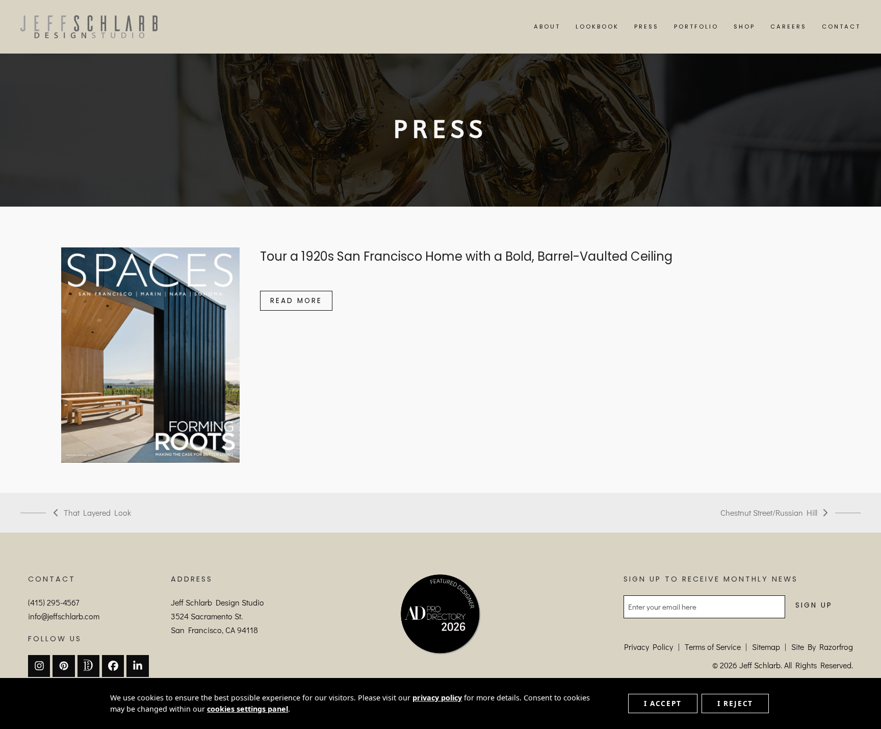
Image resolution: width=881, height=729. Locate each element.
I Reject (735, 703)
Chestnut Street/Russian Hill (768, 513)
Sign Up (814, 605)
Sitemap (766, 646)
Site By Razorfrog (822, 646)
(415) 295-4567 (53, 602)
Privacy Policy (648, 646)
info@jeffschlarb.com (63, 616)
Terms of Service (713, 646)
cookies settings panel (247, 709)
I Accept (663, 703)
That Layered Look (92, 513)
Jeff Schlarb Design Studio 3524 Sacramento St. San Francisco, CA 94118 (217, 616)
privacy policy (437, 697)
